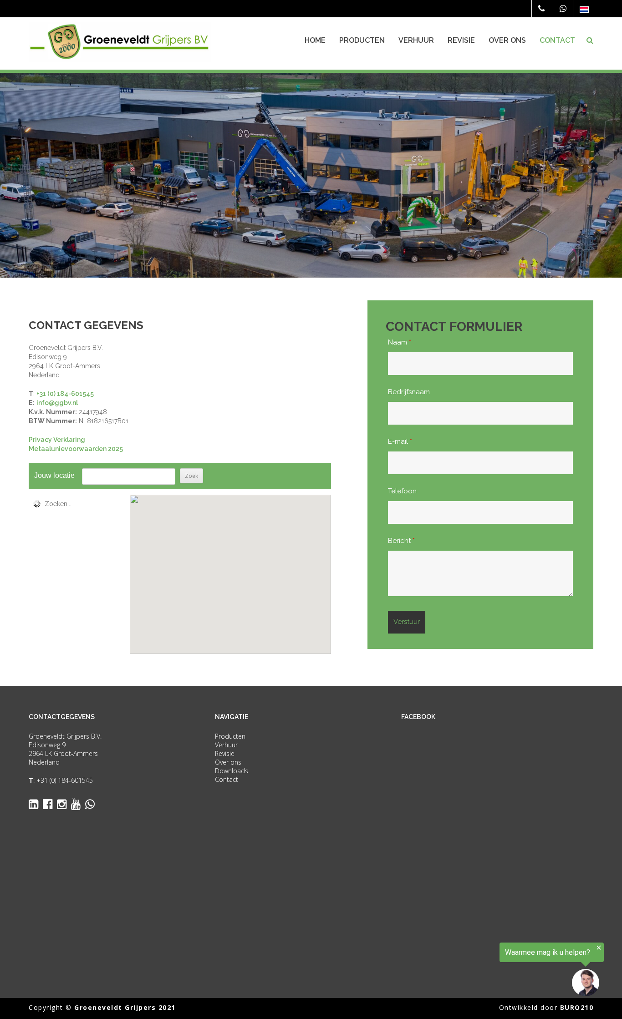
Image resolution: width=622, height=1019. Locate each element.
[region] (510, 970)
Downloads (231, 770)
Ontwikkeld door (546, 1007)
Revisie (461, 40)
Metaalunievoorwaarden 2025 (76, 448)
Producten (362, 40)
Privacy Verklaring (57, 439)
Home (315, 40)
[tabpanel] (311, 175)
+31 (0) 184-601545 (65, 393)
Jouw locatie (54, 475)
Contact (557, 40)
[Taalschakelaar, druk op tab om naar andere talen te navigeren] (584, 9)
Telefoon (402, 491)
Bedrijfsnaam (409, 392)
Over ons (507, 40)
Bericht (401, 541)
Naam (399, 342)
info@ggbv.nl (57, 402)
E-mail (400, 441)
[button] (230, 566)
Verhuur (416, 40)
